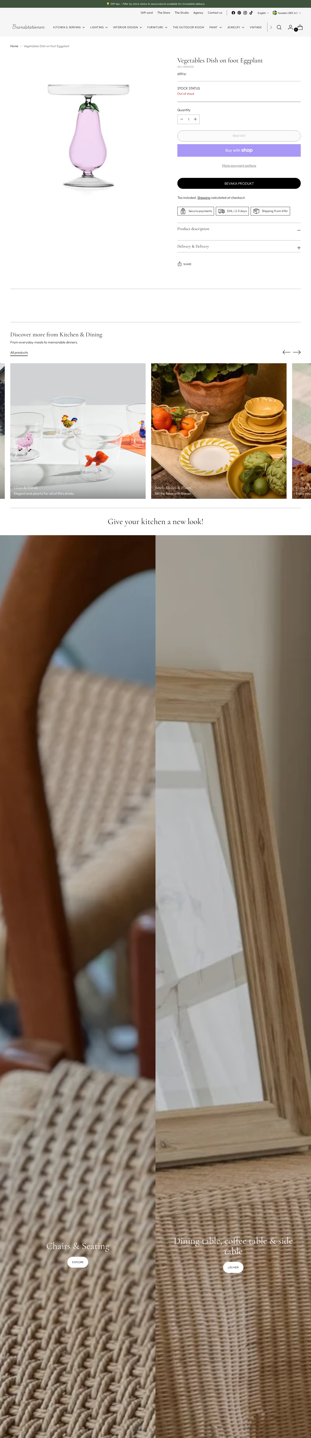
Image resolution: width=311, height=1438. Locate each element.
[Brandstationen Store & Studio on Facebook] (233, 13)
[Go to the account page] (288, 27)
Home (14, 46)
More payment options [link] (239, 165)
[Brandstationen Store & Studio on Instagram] (245, 13)
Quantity (184, 110)
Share (187, 264)
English (262, 13)
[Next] (271, 27)
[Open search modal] (279, 27)
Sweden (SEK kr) (288, 13)
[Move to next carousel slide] (297, 306)
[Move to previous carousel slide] (286, 306)
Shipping (203, 197)
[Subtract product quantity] (195, 119)
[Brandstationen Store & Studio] (28, 27)
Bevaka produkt (239, 183)
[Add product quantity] (182, 119)
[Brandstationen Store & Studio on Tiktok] (251, 13)
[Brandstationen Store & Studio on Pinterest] (239, 13)
